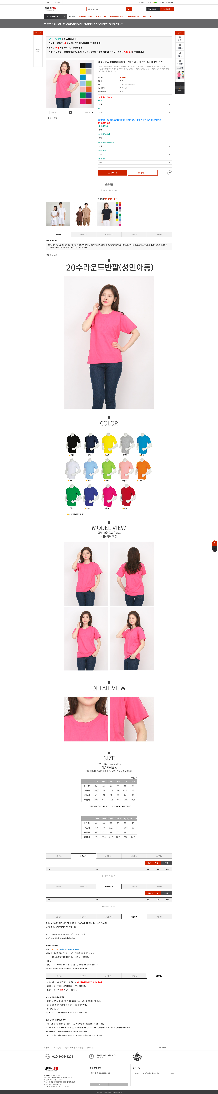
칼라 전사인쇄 (102, 150)
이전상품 (53, 112)
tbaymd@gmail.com (55, 1084)
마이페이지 (90, 1048)
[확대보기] (70, 112)
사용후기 (83, 234)
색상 (99, 108)
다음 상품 (87, 112)
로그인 (152, 2)
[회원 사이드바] (214, 546)
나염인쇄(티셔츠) (103, 126)
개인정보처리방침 (70, 1048)
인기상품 (72, 16)
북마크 (48, 2)
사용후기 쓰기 (151, 863)
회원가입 (143, 2)
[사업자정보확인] (65, 1077)
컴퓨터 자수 (101, 159)
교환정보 (159, 234)
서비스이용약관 (57, 1048)
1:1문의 (118, 1084)
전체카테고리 (54, 16)
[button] (40, 36)
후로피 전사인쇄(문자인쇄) (106, 142)
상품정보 (59, 234)
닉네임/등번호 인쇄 (104, 134)
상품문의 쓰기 (151, 893)
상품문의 (109, 234)
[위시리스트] (169, 172)
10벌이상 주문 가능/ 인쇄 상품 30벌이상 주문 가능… (150, 1073)
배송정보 (134, 234)
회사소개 (46, 1048)
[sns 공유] (91, 117)
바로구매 (113, 172)
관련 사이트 (162, 1048)
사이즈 (100, 100)
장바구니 (144, 172)
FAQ (99, 1084)
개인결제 (57, 2)
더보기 (166, 863)
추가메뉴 (170, 2)
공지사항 (80, 1048)
